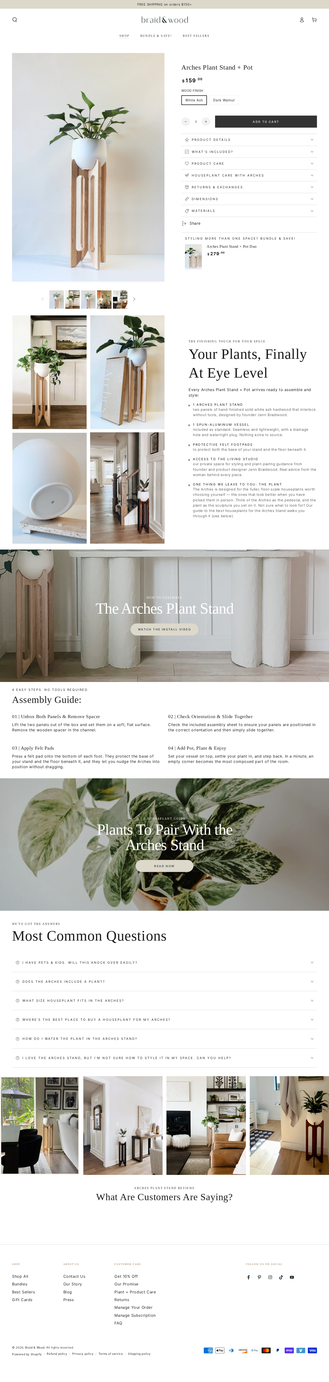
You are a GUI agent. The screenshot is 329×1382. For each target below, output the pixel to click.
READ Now (164, 866)
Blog (67, 1292)
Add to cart (266, 122)
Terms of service (111, 1354)
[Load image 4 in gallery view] (88, 299)
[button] (14, 19)
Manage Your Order (133, 1307)
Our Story (72, 1284)
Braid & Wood (35, 1347)
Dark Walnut (224, 100)
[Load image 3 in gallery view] (72, 299)
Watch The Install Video (164, 629)
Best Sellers (23, 1292)
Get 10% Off (126, 1276)
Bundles (19, 1284)
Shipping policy (139, 1354)
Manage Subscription (135, 1315)
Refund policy (57, 1354)
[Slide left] (42, 299)
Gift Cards (22, 1299)
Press (68, 1299)
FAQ (118, 1323)
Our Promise (126, 1284)
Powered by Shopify (27, 1354)
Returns (121, 1299)
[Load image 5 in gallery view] (104, 299)
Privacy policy (82, 1354)
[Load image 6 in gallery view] (120, 299)
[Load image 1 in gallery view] (56, 299)
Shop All (20, 1276)
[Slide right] (134, 299)
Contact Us (74, 1276)
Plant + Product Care (135, 1292)
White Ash (194, 100)
